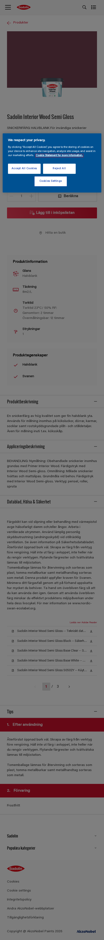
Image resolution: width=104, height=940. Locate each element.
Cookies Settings (50, 181)
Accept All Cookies (24, 168)
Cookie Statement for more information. (59, 155)
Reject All (59, 168)
